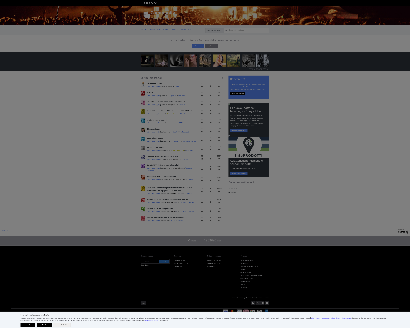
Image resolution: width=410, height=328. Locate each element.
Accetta (28, 325)
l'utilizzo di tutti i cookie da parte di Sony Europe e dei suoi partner (330, 318)
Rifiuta (44, 325)
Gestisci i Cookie (61, 325)
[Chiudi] (406, 314)
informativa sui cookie (151, 320)
